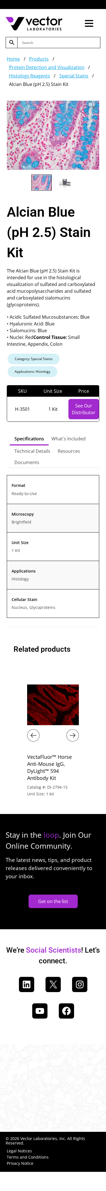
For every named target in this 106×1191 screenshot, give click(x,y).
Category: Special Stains (34, 358)
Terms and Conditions (28, 1157)
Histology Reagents (29, 76)
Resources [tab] (69, 451)
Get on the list (53, 901)
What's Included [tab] (68, 439)
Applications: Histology (32, 371)
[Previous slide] (33, 735)
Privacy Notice (20, 1163)
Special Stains (73, 76)
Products (39, 59)
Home (13, 59)
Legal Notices (19, 1151)
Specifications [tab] (29, 439)
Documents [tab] (26, 462)
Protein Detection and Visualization (47, 67)
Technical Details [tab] (32, 451)
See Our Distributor (84, 409)
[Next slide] (72, 735)
